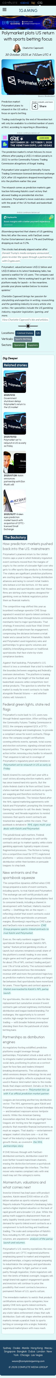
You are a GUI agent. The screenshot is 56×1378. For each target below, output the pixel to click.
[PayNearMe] (28, 220)
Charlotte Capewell (33, 48)
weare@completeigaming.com (28, 1361)
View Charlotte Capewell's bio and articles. (25, 319)
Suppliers (33, 345)
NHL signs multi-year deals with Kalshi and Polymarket (27, 826)
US (38, 333)
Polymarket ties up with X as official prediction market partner (26, 1091)
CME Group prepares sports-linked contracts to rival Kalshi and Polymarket (26, 929)
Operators (19, 345)
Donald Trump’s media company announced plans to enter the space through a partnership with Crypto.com (27, 257)
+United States (24, 333)
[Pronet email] (28, 22)
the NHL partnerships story (22, 1144)
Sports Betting (23, 339)
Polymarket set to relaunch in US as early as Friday (27, 766)
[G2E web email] (28, 141)
